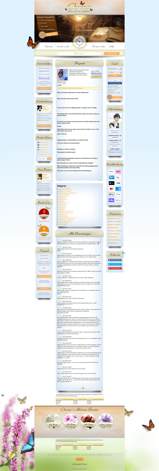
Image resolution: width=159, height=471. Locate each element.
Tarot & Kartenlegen (64, 188)
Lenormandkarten (63, 196)
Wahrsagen (62, 209)
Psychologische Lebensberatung (68, 193)
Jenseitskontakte (112, 237)
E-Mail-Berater (44, 152)
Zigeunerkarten (63, 199)
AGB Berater (100, 455)
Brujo (44, 239)
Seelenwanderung (44, 221)
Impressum (84, 455)
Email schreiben (96, 77)
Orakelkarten (62, 208)
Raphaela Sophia (42, 237)
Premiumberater (44, 145)
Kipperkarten (62, 198)
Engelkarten (62, 206)
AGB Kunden (92, 455)
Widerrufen (79, 459)
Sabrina (44, 106)
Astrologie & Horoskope (114, 230)
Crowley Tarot (62, 204)
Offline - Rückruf (96, 73)
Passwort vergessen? (112, 78)
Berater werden (98, 46)
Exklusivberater (44, 142)
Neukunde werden (60, 455)
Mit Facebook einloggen (114, 83)
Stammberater (44, 147)
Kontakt (78, 455)
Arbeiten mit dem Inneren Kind (67, 218)
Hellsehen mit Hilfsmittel (66, 213)
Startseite (49, 46)
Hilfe (111, 46)
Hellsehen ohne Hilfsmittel (66, 211)
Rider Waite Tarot (63, 203)
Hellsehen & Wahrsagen (114, 221)
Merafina (44, 174)
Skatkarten (62, 201)
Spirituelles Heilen (113, 227)
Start (48, 455)
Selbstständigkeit (63, 223)
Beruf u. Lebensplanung (114, 240)
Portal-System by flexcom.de (79, 469)
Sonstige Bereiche (113, 243)
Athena (44, 220)
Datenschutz (108, 455)
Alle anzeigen (59, 405)
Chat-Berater (43, 154)
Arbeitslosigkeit (63, 224)
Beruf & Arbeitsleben (114, 234)
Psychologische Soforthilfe (66, 219)
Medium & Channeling (114, 224)
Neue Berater (43, 149)
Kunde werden (63, 46)
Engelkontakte (63, 214)
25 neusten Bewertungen (44, 125)
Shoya (48, 239)
